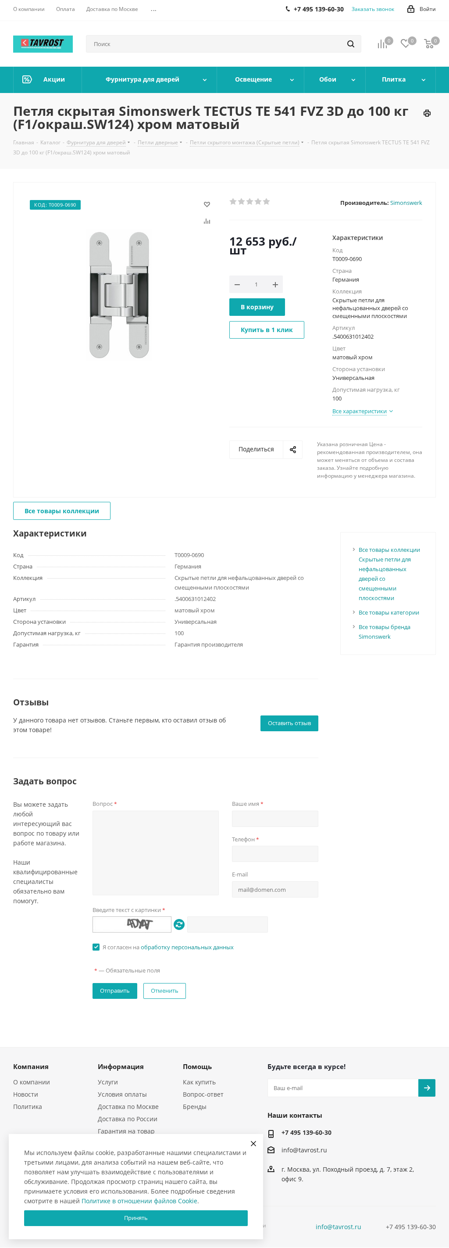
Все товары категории (389, 612)
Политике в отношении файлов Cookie (139, 1201)
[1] (233, 201)
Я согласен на (168, 947)
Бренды (195, 1106)
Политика (27, 1106)
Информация (121, 1066)
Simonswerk (406, 203)
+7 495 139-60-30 (306, 1132)
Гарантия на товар (126, 1131)
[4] (258, 201)
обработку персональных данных (187, 947)
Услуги (108, 1082)
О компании (31, 1082)
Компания (31, 1066)
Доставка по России (127, 1119)
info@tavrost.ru (304, 1150)
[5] (267, 201)
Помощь (197, 1066)
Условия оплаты (122, 1094)
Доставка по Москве (128, 1106)
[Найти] (350, 44)
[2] (242, 201)
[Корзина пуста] (429, 44)
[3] (250, 201)
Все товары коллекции (62, 511)
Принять (136, 1218)
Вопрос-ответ (203, 1094)
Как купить (199, 1082)
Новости (25, 1094)
